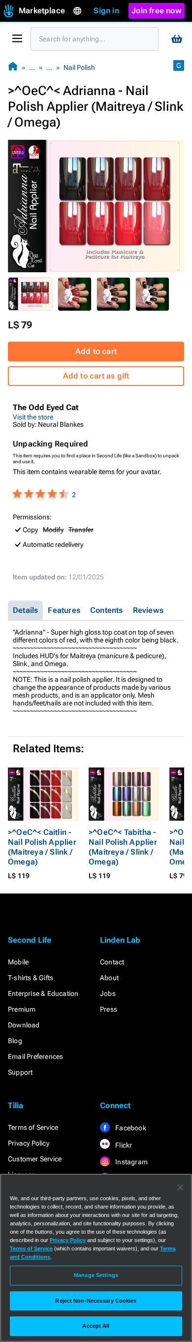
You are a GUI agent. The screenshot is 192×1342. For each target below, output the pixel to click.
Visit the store (33, 417)
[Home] (13, 67)
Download (24, 1025)
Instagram (131, 1162)
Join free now (156, 10)
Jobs (108, 993)
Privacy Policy (28, 1143)
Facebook (130, 1128)
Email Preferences (35, 1056)
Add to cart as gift (96, 376)
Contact (112, 962)
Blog (15, 1041)
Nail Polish (79, 67)
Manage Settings (96, 1275)
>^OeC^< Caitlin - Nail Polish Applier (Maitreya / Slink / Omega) (42, 847)
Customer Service (35, 1159)
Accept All (95, 1326)
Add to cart (96, 351)
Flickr (123, 1145)
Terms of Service (33, 1127)
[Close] (180, 1187)
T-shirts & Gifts (30, 978)
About (109, 978)
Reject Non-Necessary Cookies (95, 1301)
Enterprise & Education (43, 993)
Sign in (106, 10)
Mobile (18, 962)
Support (20, 1072)
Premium (21, 1009)
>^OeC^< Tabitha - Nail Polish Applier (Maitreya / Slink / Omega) (123, 847)
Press (108, 1009)
